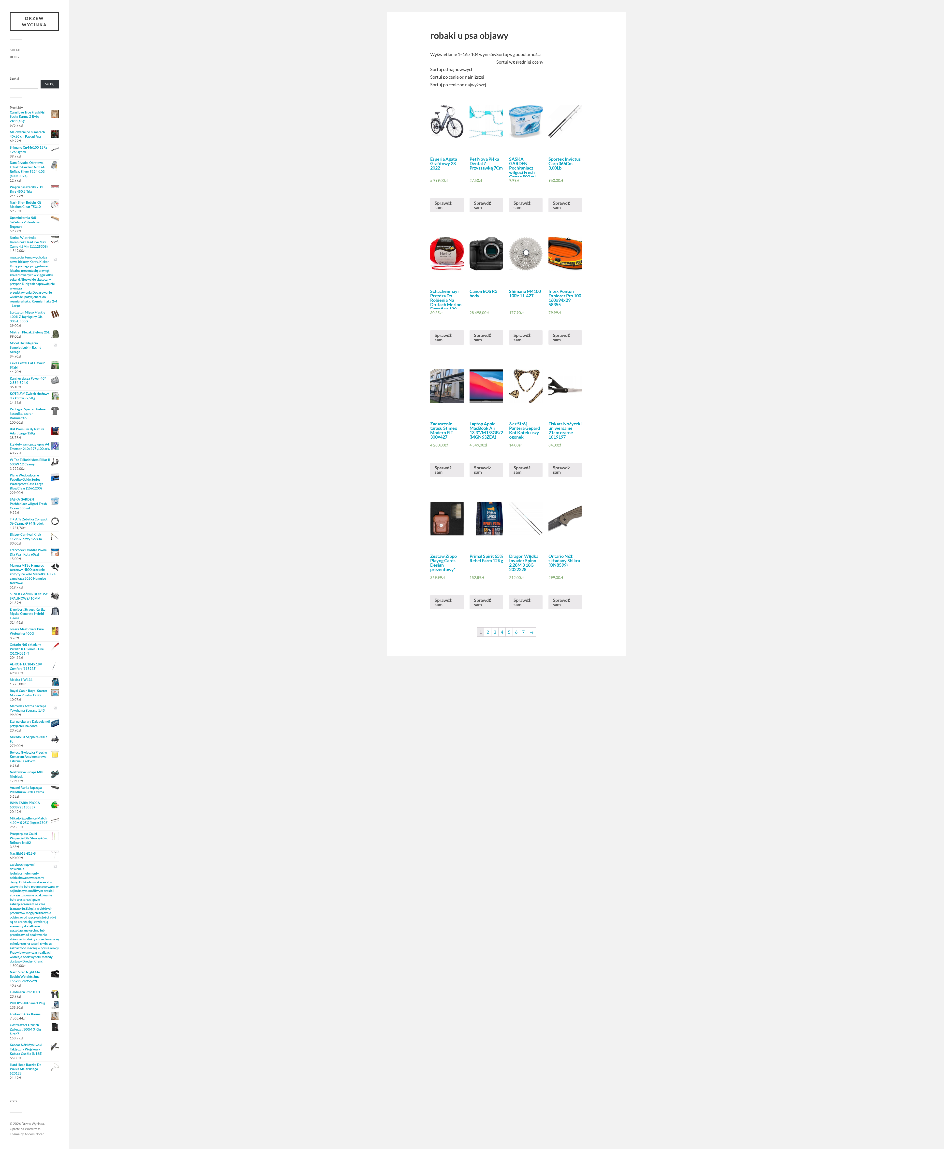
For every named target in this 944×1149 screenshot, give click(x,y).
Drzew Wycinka (34, 21)
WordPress (33, 1129)
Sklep (15, 50)
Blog (14, 57)
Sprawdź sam (443, 205)
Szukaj (14, 78)
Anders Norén (34, 1134)
